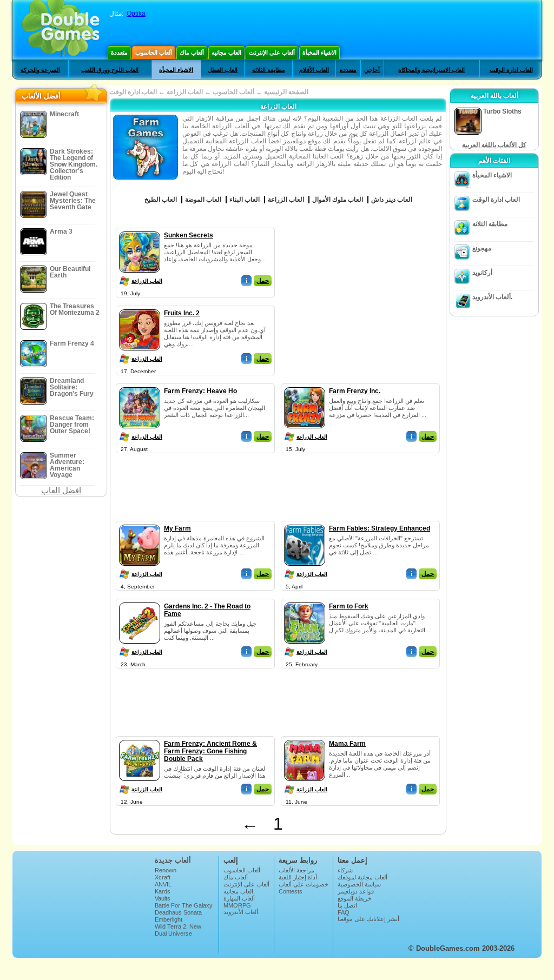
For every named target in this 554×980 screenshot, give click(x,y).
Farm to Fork (348, 606)
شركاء (345, 870)
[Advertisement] (361, 295)
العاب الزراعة (146, 281)
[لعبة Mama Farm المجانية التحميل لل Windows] (304, 737)
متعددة (119, 52)
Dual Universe (173, 933)
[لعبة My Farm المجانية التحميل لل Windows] (139, 522)
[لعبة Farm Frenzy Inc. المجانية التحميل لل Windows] (304, 385)
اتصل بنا (347, 905)
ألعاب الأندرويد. (492, 297)
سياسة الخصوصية (359, 884)
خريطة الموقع (355, 898)
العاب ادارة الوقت (511, 70)
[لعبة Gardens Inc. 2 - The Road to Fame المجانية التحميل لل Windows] (139, 600)
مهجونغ (481, 248)
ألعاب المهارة (239, 898)
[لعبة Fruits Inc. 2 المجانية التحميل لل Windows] (139, 307)
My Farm (177, 528)
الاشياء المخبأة (319, 52)
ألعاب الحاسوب (153, 52)
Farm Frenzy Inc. (354, 391)
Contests (290, 891)
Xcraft (162, 877)
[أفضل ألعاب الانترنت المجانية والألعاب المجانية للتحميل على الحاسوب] (61, 29)
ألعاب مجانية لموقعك (362, 877)
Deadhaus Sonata (178, 912)
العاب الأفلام (314, 70)
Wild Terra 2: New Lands (178, 929)
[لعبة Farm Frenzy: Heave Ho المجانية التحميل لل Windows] (139, 385)
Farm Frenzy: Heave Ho (200, 391)
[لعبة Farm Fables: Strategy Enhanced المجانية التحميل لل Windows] (304, 522)
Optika (136, 13)
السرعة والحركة (40, 70)
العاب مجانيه (226, 52)
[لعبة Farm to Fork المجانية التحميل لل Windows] (304, 600)
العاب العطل (223, 70)
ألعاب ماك (192, 52)
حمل (262, 280)
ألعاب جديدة (173, 860)
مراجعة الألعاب (296, 870)
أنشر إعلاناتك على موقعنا (368, 919)
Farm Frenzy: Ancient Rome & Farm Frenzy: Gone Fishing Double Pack (210, 751)
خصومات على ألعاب (303, 884)
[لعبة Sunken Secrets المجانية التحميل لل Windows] (139, 229)
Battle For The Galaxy (184, 905)
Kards (162, 891)
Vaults (162, 898)
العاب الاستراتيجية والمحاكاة (431, 70)
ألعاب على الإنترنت (272, 52)
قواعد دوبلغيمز (356, 891)
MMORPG (237, 905)
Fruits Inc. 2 (182, 313)
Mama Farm (347, 743)
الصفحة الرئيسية (286, 92)
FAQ (343, 912)
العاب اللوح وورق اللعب (109, 70)
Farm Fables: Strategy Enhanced (379, 528)
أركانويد (482, 272)
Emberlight (168, 919)
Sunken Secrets (188, 235)
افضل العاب (61, 490)
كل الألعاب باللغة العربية (494, 145)
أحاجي (372, 70)
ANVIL (163, 884)
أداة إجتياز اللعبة (298, 877)
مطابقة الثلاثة (268, 70)
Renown (165, 870)
